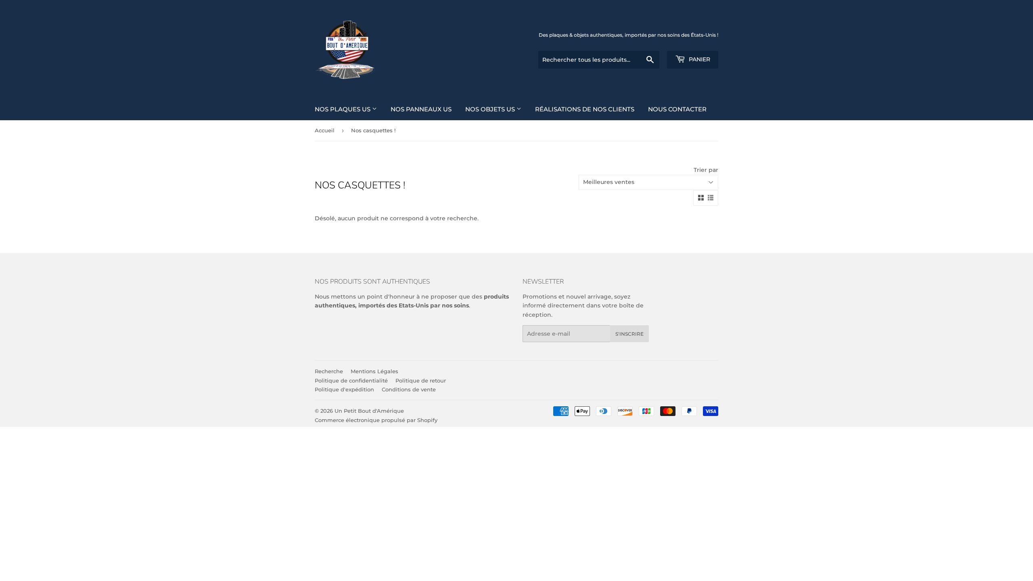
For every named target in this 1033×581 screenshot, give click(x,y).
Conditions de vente (409, 389)
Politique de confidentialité (351, 380)
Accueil (325, 130)
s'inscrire (629, 334)
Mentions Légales (374, 371)
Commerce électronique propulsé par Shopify (376, 420)
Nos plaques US (343, 109)
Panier (698, 59)
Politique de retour (420, 380)
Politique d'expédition (344, 389)
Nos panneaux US (421, 109)
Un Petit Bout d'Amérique (369, 411)
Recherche (329, 371)
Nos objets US (490, 109)
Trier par (706, 169)
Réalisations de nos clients (584, 109)
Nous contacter (677, 109)
